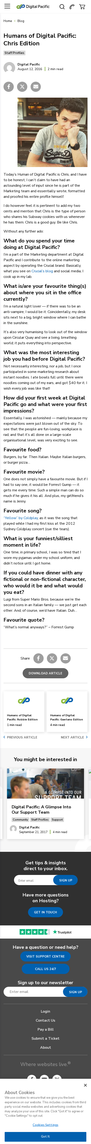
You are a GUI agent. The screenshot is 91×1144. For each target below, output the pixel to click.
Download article (45, 673)
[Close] (85, 1085)
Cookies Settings (45, 1125)
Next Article (72, 737)
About (45, 1047)
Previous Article (22, 737)
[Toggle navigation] (7, 6)
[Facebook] (9, 87)
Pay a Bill (46, 1029)
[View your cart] (82, 6)
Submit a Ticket (46, 1038)
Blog (21, 21)
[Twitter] (22, 87)
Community (20, 820)
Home (8, 21)
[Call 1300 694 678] (71, 6)
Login (45, 1011)
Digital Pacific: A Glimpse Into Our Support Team (41, 809)
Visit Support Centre (45, 957)
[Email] (36, 87)
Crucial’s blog (42, 271)
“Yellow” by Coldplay (21, 518)
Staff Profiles (14, 53)
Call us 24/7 (45, 969)
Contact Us (45, 1020)
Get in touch (45, 912)
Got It (45, 1137)
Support (57, 820)
